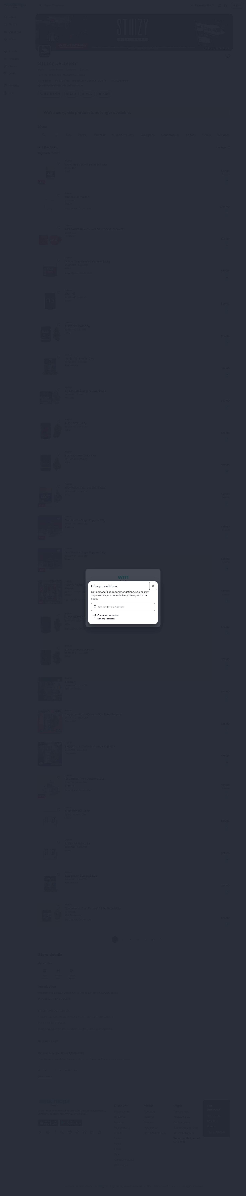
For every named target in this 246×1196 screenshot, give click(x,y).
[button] (124, 617)
